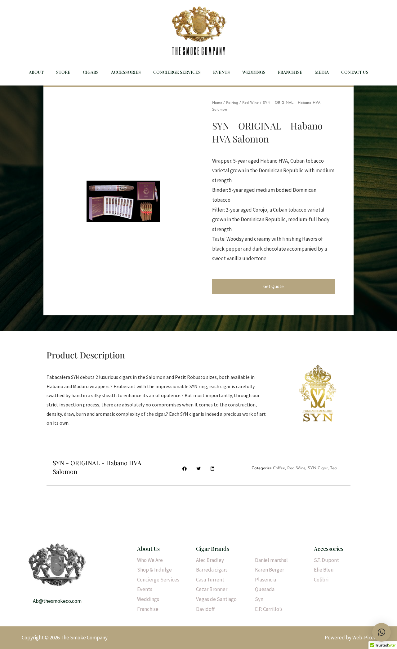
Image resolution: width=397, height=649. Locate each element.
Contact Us (354, 72)
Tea (333, 468)
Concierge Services (177, 72)
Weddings (253, 72)
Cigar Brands (212, 548)
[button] (381, 632)
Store (63, 72)
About (36, 72)
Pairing (232, 103)
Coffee (279, 468)
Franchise (290, 72)
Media (322, 72)
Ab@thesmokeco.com (57, 601)
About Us (148, 548)
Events (221, 72)
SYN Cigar (318, 468)
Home (217, 103)
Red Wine (250, 103)
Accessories (126, 72)
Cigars (91, 72)
